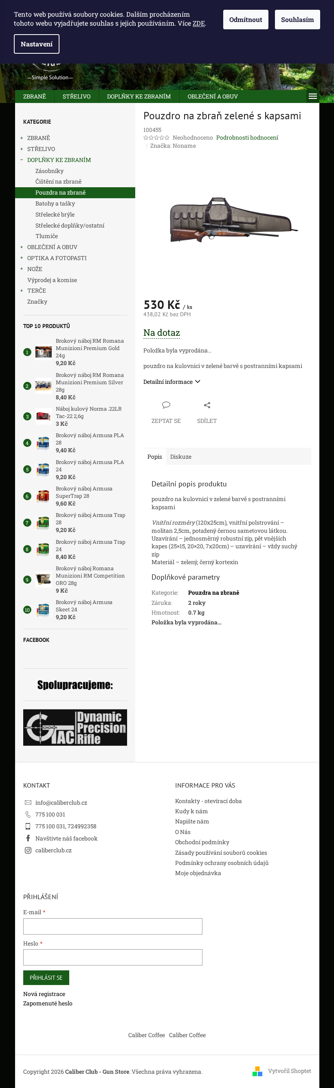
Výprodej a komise (52, 280)
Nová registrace (44, 994)
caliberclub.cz (53, 850)
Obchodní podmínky (202, 842)
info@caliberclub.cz (61, 802)
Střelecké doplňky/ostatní (69, 225)
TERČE (36, 290)
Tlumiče (46, 236)
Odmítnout (245, 19)
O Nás (183, 832)
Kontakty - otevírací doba (208, 801)
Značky (37, 301)
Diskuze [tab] (180, 456)
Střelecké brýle (55, 214)
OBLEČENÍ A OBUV (52, 247)
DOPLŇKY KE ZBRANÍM (59, 160)
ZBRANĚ (38, 138)
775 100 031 (50, 814)
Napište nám (192, 821)
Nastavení (37, 43)
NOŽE (34, 269)
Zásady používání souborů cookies (221, 852)
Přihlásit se (46, 977)
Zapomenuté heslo (48, 1003)
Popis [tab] (154, 456)
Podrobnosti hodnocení (247, 137)
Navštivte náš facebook (66, 838)
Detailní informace (168, 381)
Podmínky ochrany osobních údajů (222, 863)
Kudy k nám (191, 811)
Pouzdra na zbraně (60, 192)
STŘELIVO (41, 149)
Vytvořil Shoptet (289, 1071)
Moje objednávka (198, 873)
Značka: (173, 145)
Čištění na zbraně (58, 181)
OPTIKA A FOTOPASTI (57, 258)
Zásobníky (49, 171)
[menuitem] (34, 96)
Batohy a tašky (55, 203)
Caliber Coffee (146, 1035)
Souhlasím (297, 19)
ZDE (199, 23)
